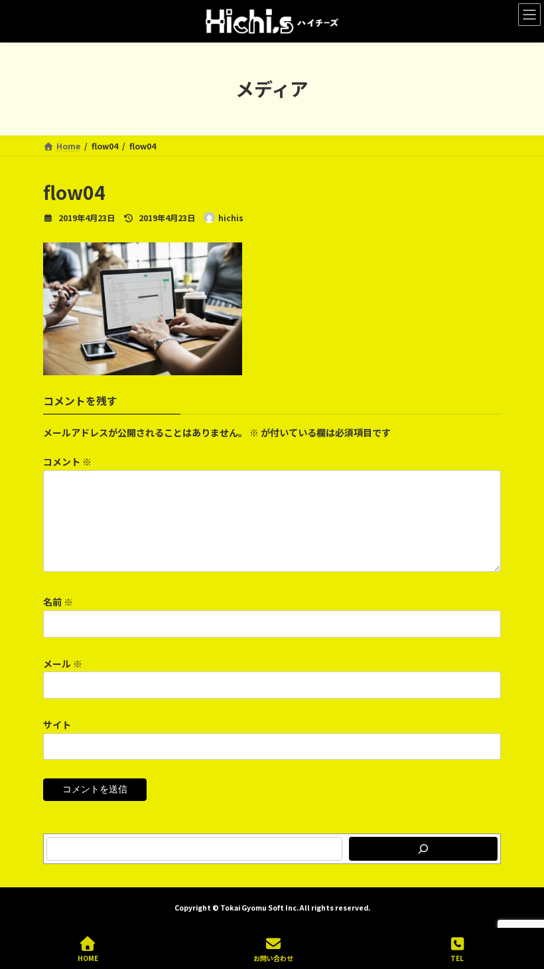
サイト (57, 724)
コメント (67, 462)
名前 (58, 602)
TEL (457, 957)
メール (62, 663)
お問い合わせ (273, 957)
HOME (88, 957)
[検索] (423, 849)
